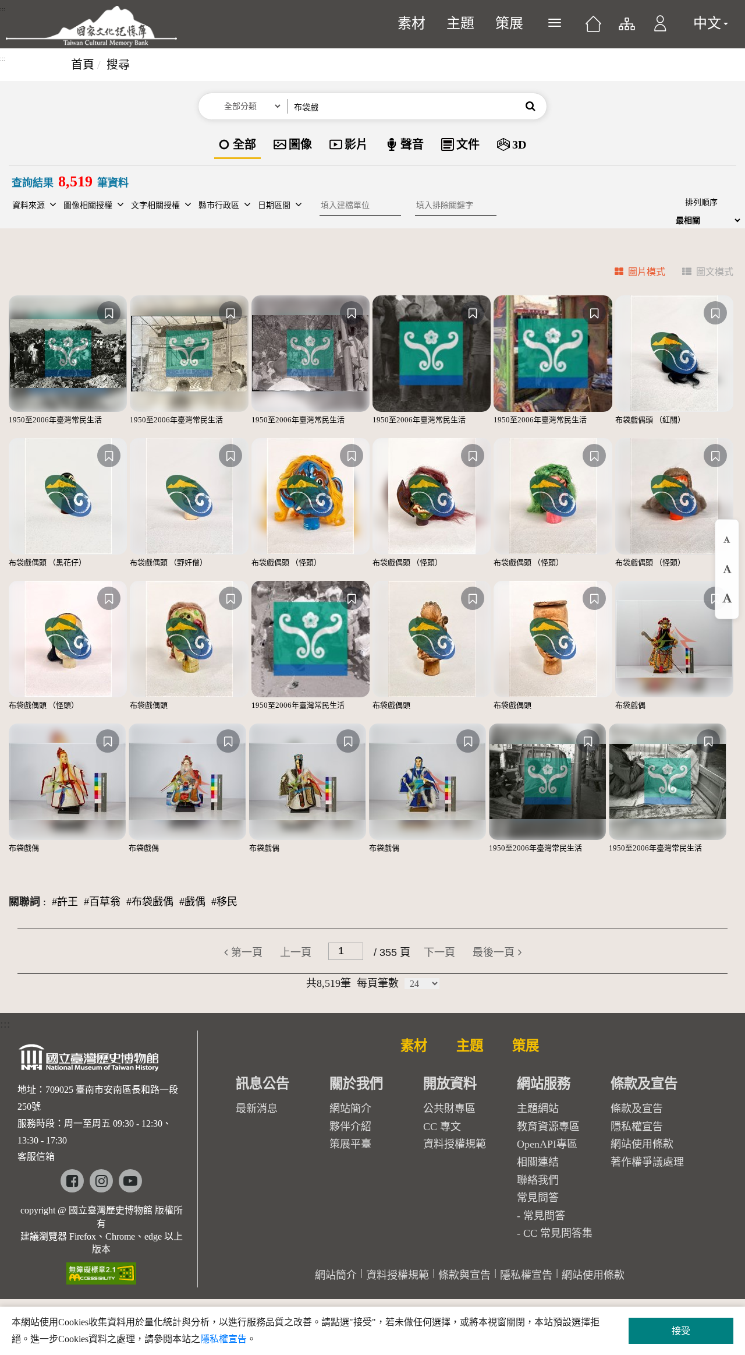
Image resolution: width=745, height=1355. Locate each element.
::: (2, 9)
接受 (681, 1331)
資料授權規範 (454, 1144)
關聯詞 (24, 902)
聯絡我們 (538, 1180)
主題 (460, 23)
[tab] (633, 273)
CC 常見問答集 (558, 1233)
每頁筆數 (378, 983)
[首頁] (593, 28)
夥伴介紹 (350, 1126)
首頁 (82, 64)
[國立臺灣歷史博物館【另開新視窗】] (89, 1061)
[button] (660, 29)
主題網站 (538, 1108)
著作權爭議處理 (647, 1162)
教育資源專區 (548, 1126)
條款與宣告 (464, 1275)
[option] (237, 145)
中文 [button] (707, 23)
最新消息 (257, 1108)
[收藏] (108, 312)
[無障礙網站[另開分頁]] (101, 1270)
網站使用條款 (642, 1144)
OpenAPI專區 (547, 1144)
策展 (509, 23)
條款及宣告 (637, 1108)
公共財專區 (449, 1108)
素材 (411, 23)
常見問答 (544, 1216)
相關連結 (538, 1162)
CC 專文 (442, 1126)
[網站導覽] (626, 29)
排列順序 (701, 202)
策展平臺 (350, 1144)
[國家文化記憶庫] (91, 26)
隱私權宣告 (637, 1126)
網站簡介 (350, 1108)
